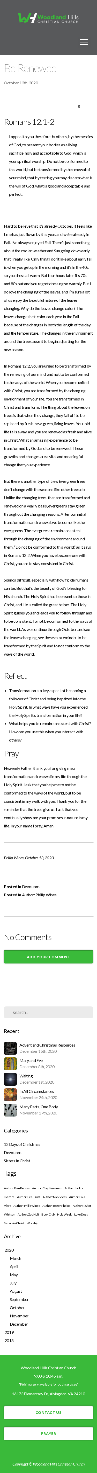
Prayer (48, 1433)
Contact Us (48, 1412)
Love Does (81, 1214)
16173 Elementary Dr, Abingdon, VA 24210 (48, 1393)
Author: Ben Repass (16, 1188)
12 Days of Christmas (22, 1144)
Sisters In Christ (17, 1160)
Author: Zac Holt (28, 1214)
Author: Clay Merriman (47, 1188)
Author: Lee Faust (28, 1197)
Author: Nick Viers (54, 1197)
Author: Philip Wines (39, 894)
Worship (32, 1223)
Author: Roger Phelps (56, 1206)
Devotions (31, 886)
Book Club (48, 1214)
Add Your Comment (48, 956)
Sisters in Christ (14, 1223)
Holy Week (64, 1214)
